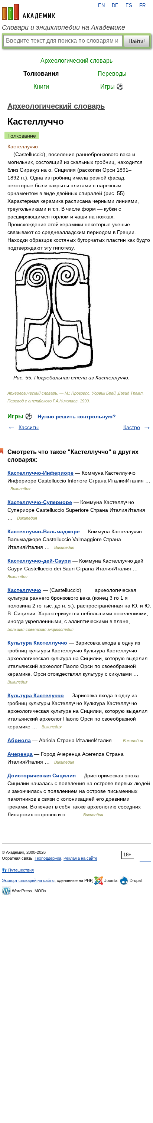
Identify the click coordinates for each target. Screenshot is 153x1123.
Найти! (136, 41)
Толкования (41, 73)
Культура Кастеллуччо (37, 643)
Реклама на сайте (80, 858)
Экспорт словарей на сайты (28, 880)
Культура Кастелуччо (35, 695)
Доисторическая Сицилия (41, 775)
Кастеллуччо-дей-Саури (39, 561)
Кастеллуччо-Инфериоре (40, 473)
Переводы (112, 73)
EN (101, 5)
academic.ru (28, 12)
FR (142, 5)
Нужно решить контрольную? (77, 416)
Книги (41, 86)
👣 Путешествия (18, 870)
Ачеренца (20, 754)
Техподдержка (48, 858)
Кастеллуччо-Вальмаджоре (43, 531)
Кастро (131, 427)
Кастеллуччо (24, 590)
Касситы (29, 427)
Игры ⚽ (112, 86)
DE (115, 5)
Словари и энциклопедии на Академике (63, 27)
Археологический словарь (76, 60)
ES (129, 5)
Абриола (19, 740)
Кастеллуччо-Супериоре (39, 502)
